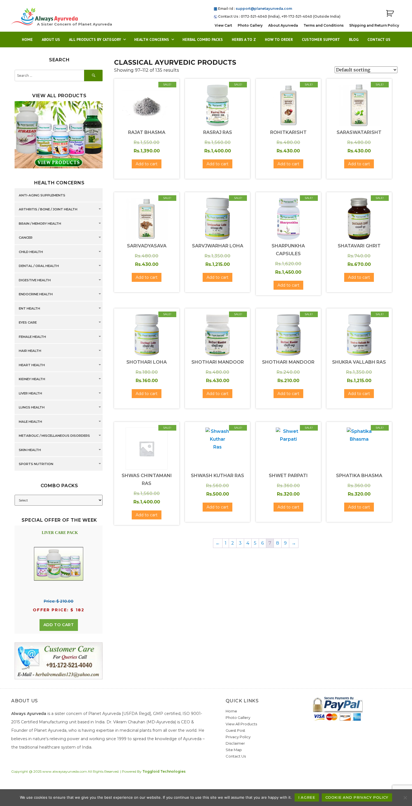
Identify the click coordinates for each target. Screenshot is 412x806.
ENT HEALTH (29, 308)
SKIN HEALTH (30, 450)
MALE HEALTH (30, 422)
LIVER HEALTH (30, 393)
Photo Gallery (250, 25)
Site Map (234, 749)
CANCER (26, 238)
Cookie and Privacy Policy (356, 797)
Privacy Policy (238, 737)
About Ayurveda (283, 25)
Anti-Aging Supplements (42, 195)
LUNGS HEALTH (32, 407)
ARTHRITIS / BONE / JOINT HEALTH (48, 209)
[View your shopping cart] (390, 13)
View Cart (223, 25)
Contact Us (378, 39)
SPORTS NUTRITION (36, 464)
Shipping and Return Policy (374, 25)
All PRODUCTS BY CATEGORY (95, 39)
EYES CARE (28, 322)
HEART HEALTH (32, 365)
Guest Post (235, 730)
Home (27, 39)
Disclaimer (235, 743)
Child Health (31, 252)
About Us (51, 39)
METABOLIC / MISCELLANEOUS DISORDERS (54, 436)
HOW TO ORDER (279, 39)
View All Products (241, 724)
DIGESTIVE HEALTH (35, 280)
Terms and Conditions (324, 25)
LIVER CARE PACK (60, 533)
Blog (353, 39)
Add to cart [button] (147, 163)
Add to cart (58, 624)
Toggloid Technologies (164, 771)
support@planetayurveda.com (264, 8)
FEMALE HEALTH (32, 337)
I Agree (306, 797)
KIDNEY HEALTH (32, 379)
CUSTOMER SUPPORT (321, 39)
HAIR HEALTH (30, 351)
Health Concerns (151, 39)
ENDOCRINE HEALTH (36, 294)
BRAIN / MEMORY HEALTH (40, 224)
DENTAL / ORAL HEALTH (39, 266)
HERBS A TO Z (244, 39)
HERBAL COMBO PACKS (202, 39)
